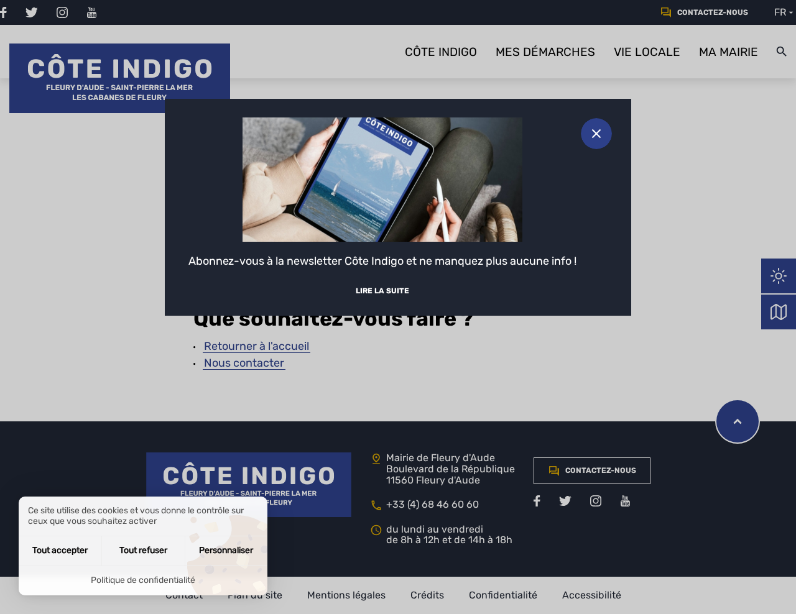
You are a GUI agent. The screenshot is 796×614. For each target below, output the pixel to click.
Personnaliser (226, 550)
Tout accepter (60, 550)
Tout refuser (143, 550)
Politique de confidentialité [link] (143, 580)
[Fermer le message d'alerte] (596, 133)
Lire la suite (382, 290)
